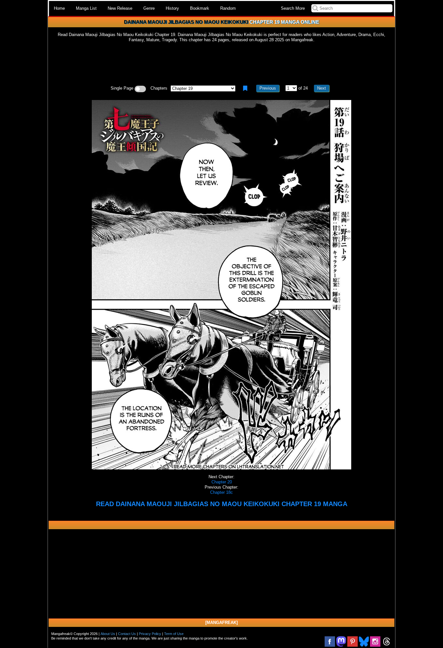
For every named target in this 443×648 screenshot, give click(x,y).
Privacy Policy (150, 634)
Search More (293, 8)
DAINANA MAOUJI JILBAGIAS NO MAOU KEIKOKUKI (186, 22)
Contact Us (127, 634)
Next (321, 88)
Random (228, 8)
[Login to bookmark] (245, 88)
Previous (267, 88)
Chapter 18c (221, 492)
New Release (120, 8)
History (172, 8)
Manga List (86, 8)
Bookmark (199, 8)
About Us (108, 634)
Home (59, 8)
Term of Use (174, 634)
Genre (149, 8)
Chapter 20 (221, 482)
